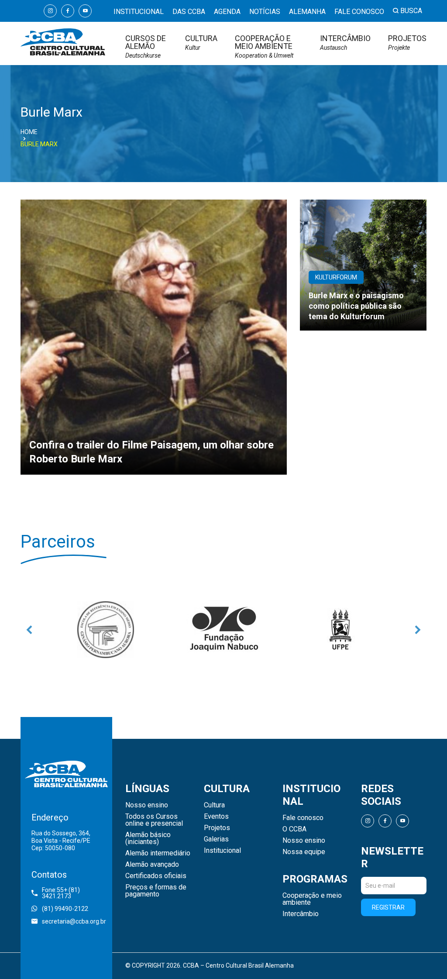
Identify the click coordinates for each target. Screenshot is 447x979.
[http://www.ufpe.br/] (341, 629)
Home (29, 132)
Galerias (216, 839)
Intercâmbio (345, 42)
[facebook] (67, 10)
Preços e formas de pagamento (155, 891)
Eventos (216, 816)
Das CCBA (188, 11)
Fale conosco (359, 11)
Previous (29, 629)
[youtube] (85, 10)
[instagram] (50, 10)
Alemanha (307, 11)
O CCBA (294, 829)
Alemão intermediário (157, 853)
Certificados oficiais (155, 875)
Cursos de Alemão (145, 46)
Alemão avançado (152, 864)
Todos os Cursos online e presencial (154, 820)
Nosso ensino (146, 805)
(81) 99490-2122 (65, 909)
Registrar (388, 907)
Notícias (264, 11)
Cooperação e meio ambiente (264, 46)
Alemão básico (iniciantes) (148, 838)
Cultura (201, 42)
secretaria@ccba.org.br (71, 921)
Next (417, 629)
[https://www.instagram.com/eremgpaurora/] (106, 629)
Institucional (138, 11)
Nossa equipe (303, 851)
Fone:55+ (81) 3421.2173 (61, 893)
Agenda (227, 11)
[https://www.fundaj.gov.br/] (223, 629)
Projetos (407, 42)
